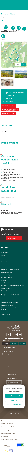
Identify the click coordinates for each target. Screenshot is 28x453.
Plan (18, 64)
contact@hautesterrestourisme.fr (13, 354)
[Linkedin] (16, 334)
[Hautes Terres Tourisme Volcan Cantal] (5, 25)
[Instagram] (12, 334)
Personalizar (14, 400)
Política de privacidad (14, 391)
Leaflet (10, 67)
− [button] (3, 45)
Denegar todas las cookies (14, 404)
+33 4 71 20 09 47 (8, 351)
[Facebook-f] (8, 334)
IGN (23, 64)
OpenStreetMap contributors (21, 67)
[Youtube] (19, 334)
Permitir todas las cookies (14, 396)
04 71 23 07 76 (9, 98)
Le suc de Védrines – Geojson (9, 110)
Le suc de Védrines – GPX (8, 106)
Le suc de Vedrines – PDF (8, 113)
